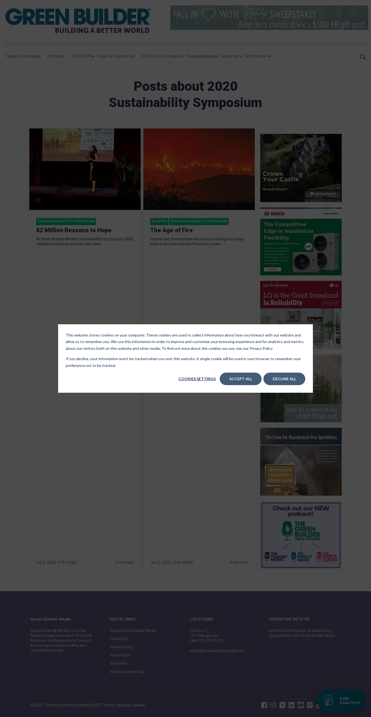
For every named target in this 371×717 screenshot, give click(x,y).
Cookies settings (197, 378)
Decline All (284, 378)
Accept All (240, 378)
